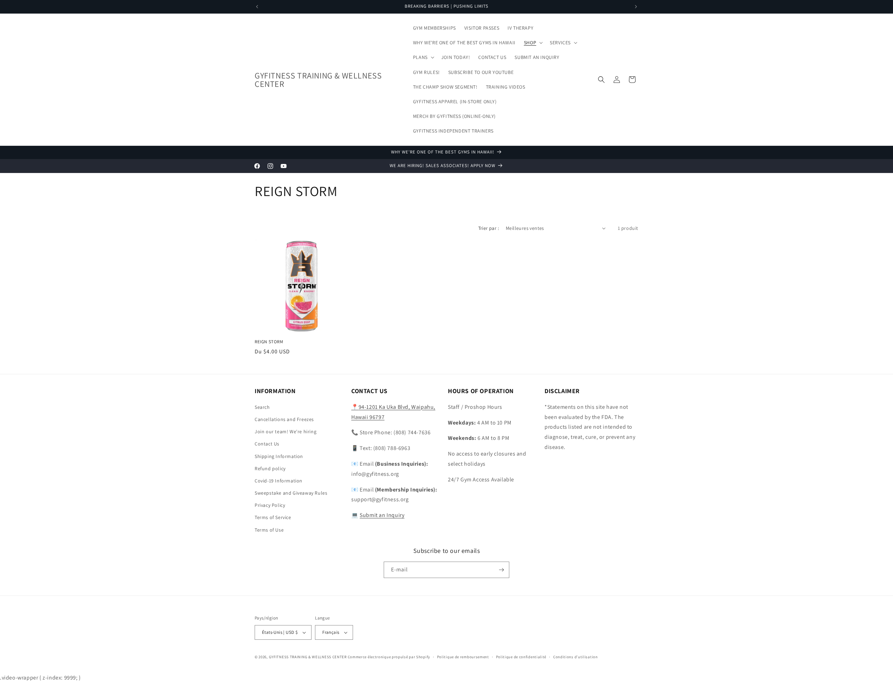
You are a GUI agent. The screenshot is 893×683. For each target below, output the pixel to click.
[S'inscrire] (501, 570)
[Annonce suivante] (636, 6)
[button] (533, 42)
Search (262, 407)
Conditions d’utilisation (575, 656)
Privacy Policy (270, 505)
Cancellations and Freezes (284, 419)
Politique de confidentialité (521, 656)
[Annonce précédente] (257, 6)
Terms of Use (269, 530)
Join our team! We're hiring (285, 431)
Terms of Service (273, 518)
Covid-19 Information (278, 481)
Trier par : (488, 228)
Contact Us (267, 444)
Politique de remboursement (463, 656)
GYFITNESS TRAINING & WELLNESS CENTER (308, 656)
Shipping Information (279, 456)
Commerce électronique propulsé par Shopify (389, 656)
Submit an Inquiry (382, 515)
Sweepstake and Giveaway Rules (291, 493)
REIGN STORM (269, 342)
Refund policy (270, 468)
